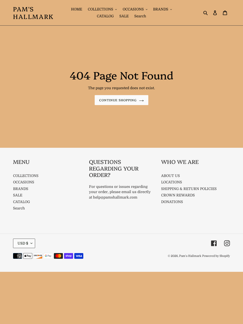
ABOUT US (170, 176)
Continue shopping (118, 100)
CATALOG (21, 202)
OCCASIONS (23, 182)
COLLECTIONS (25, 176)
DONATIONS (172, 202)
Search (19, 208)
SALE (17, 195)
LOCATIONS (171, 182)
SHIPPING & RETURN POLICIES (189, 189)
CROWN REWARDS (178, 195)
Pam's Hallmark (33, 12)
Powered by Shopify (216, 256)
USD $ (23, 243)
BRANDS (20, 189)
